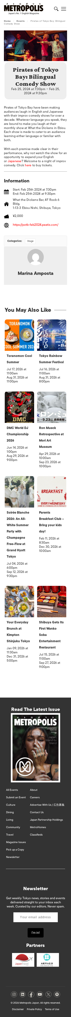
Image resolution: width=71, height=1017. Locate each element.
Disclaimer (18, 1009)
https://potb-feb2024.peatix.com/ (35, 225)
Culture (10, 805)
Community (13, 827)
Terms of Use (52, 1009)
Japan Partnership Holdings (46, 820)
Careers (35, 797)
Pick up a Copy (15, 849)
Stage (30, 241)
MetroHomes (38, 827)
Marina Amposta (35, 273)
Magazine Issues (16, 842)
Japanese (14, 161)
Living (9, 820)
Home (7, 21)
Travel (9, 834)
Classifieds (36, 834)
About (33, 790)
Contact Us (37, 812)
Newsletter (13, 857)
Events (21, 21)
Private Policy (34, 1009)
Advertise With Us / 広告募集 (47, 805)
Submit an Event (16, 797)
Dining (10, 812)
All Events (12, 790)
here (28, 165)
